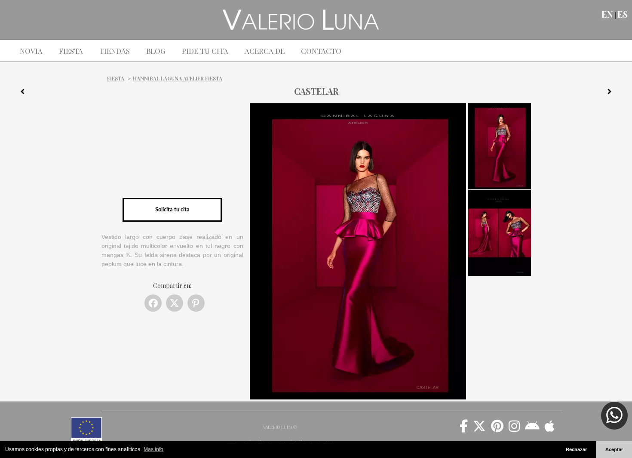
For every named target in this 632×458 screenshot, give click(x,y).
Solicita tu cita (172, 210)
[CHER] (612, 93)
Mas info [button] (153, 449)
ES (622, 14)
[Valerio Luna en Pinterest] (497, 429)
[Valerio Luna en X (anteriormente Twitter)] (479, 429)
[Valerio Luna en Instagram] (514, 429)
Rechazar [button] (576, 449)
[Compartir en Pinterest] (196, 303)
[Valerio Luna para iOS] (550, 429)
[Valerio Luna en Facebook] (463, 429)
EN (607, 14)
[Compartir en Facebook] (153, 303)
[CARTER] (19, 93)
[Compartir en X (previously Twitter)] (174, 303)
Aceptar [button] (614, 449)
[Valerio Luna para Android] (532, 429)
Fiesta (115, 78)
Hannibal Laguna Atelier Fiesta (177, 78)
